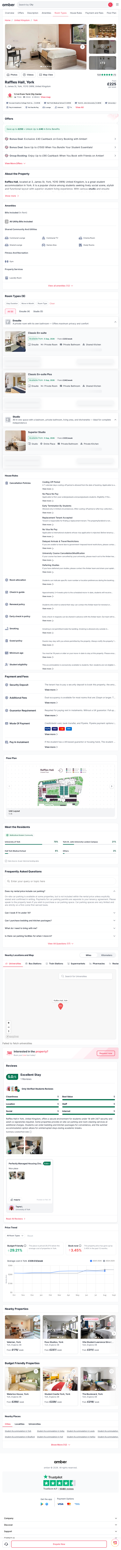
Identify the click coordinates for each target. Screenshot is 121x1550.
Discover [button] (8, 1525)
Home (7, 20)
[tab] (13, 963)
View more (50, 689)
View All (80, 107)
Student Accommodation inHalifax (81, 1437)
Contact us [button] (9, 1538)
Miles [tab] (88, 955)
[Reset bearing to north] (8, 1031)
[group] (60, 786)
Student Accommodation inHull (50, 1437)
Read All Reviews (14, 1219)
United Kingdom (22, 20)
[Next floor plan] (111, 786)
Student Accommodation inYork (18, 1431)
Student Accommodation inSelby (50, 1431)
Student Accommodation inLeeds (81, 1431)
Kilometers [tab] (106, 955)
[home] (8, 4)
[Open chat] (116, 1545)
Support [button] (8, 1531)
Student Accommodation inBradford (20, 1437)
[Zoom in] (8, 1023)
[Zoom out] (8, 1027)
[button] (65, 4)
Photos (14, 74)
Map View (48, 74)
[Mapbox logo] (12, 1036)
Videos (30, 74)
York (35, 20)
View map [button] (46, 97)
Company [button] (8, 1518)
